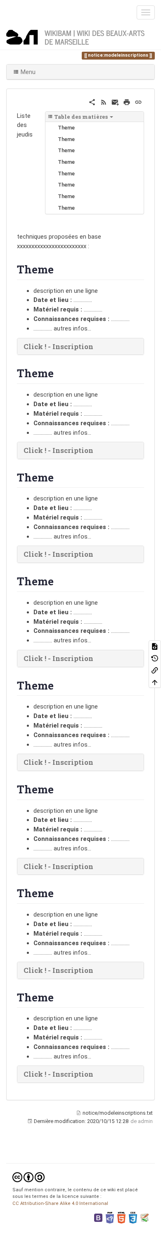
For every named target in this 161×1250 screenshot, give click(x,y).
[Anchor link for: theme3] (59, 580)
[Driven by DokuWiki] (144, 1217)
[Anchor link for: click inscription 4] (96, 761)
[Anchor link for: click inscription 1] (96, 449)
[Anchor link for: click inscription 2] (96, 553)
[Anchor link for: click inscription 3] (96, 657)
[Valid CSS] (133, 1217)
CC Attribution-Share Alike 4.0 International (60, 1203)
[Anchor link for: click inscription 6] (96, 969)
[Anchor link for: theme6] (59, 892)
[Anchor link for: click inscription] (96, 346)
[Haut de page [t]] (155, 681)
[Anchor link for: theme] (59, 268)
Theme (66, 128)
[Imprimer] (126, 101)
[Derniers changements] (103, 101)
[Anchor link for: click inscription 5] (96, 865)
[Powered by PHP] (110, 1217)
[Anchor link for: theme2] (59, 477)
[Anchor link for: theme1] (59, 372)
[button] (80, 346)
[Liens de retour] (155, 669)
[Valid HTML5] (121, 1217)
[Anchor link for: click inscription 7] (96, 1073)
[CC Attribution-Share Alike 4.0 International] (28, 1176)
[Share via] (92, 101)
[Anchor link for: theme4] (59, 685)
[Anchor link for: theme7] (59, 996)
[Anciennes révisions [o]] (155, 657)
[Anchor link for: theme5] (59, 788)
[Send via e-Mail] (115, 101)
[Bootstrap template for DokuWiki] (98, 1217)
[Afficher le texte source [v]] (155, 646)
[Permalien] (138, 101)
